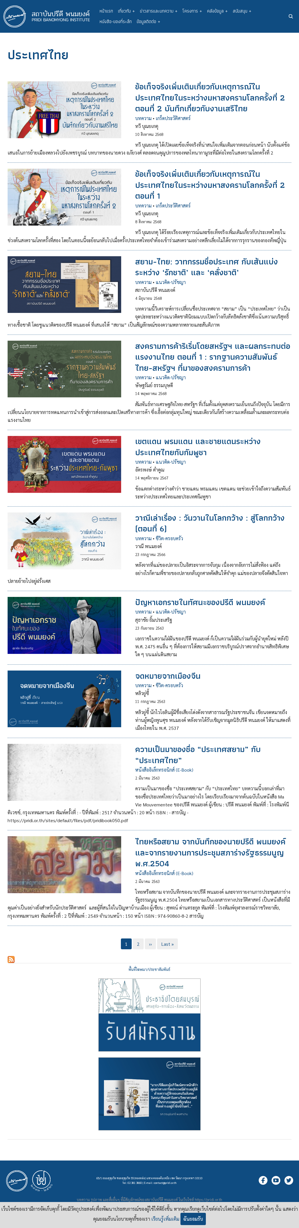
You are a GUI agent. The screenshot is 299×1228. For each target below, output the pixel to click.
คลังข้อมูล (217, 11)
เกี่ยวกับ (126, 11)
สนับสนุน (242, 11)
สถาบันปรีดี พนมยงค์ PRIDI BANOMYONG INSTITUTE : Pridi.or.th (49, 16)
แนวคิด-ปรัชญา (171, 282)
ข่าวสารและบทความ (159, 11)
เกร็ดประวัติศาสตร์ (173, 118)
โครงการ (192, 11)
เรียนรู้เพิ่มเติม (165, 1219)
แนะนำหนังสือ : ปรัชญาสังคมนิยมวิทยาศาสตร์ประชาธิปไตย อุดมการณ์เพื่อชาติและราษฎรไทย (149, 1093)
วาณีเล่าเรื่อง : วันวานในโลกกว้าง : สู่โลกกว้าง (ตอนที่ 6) (210, 523)
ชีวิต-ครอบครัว (169, 538)
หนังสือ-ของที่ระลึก (116, 21)
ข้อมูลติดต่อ (148, 21)
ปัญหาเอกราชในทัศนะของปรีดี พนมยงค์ (200, 602)
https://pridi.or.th (208, 1199)
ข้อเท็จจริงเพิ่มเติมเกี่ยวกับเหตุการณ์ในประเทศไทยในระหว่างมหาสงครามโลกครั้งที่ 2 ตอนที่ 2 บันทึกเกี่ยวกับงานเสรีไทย (210, 97)
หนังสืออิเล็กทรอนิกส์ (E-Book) (164, 770)
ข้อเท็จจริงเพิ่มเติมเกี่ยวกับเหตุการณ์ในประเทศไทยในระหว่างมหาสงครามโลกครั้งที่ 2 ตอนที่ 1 (210, 184)
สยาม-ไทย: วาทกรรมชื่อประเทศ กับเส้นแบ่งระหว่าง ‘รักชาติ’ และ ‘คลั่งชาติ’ (206, 267)
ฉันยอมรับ (193, 1219)
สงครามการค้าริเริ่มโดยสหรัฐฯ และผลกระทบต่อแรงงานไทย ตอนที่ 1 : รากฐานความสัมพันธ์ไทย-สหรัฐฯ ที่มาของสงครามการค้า (212, 357)
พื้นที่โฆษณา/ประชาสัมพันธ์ (149, 969)
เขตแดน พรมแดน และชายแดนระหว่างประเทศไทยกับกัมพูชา (198, 446)
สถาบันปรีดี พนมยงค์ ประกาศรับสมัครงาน (149, 1015)
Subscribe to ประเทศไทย (11, 959)
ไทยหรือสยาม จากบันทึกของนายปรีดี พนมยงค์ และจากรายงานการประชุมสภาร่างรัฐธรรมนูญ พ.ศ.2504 (210, 852)
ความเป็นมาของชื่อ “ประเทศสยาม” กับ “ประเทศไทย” (198, 754)
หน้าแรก (106, 11)
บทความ (143, 118)
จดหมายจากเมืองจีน (168, 676)
